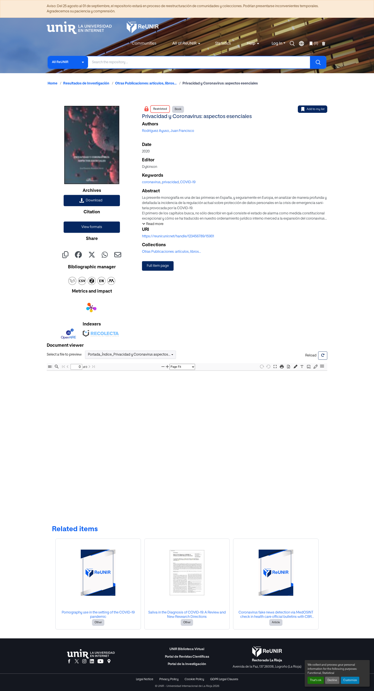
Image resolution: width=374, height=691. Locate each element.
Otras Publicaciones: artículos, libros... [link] (146, 83)
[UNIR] (91, 654)
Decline (332, 680)
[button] (292, 43)
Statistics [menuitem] (223, 43)
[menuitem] (185, 44)
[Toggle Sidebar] (50, 367)
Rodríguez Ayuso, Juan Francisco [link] (168, 131)
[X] (77, 662)
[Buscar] (318, 62)
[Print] (281, 367)
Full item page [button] (158, 266)
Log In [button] (277, 43)
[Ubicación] (109, 662)
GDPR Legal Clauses (224, 679)
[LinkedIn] (92, 662)
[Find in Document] (56, 367)
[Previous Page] (67, 367)
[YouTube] (100, 662)
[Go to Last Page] (93, 367)
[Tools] (322, 366)
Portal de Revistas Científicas (187, 656)
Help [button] (251, 43)
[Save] (288, 367)
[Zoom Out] (163, 367)
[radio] (296, 366)
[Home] (81, 27)
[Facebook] (69, 662)
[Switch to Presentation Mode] (275, 367)
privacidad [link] (170, 182)
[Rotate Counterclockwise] (268, 366)
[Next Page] (89, 367)
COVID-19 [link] (187, 182)
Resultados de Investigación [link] (86, 83)
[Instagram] (84, 662)
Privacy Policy (169, 679)
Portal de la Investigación (187, 664)
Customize (350, 680)
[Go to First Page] (63, 367)
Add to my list (315, 109)
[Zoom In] (167, 367)
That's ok (315, 680)
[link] (92, 200)
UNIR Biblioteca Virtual (186, 649)
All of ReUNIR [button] (184, 43)
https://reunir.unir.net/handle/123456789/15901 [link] (178, 236)
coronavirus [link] (151, 182)
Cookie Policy (194, 679)
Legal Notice (144, 679)
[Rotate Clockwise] (261, 366)
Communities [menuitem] (144, 43)
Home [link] (52, 83)
